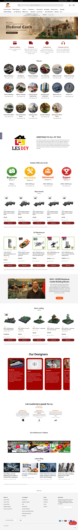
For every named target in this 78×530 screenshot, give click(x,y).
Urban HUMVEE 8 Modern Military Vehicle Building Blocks (52, 213)
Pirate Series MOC (9, 114)
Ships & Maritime (9, 76)
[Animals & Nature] (45, 108)
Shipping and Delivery (26, 513)
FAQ (23, 504)
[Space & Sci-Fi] (57, 88)
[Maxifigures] (21, 69)
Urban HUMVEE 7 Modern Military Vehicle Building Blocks (67, 213)
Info (61, 11)
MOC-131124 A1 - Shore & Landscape (23, 329)
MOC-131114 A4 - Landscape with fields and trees (68, 329)
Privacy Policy (6, 504)
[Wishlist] (71, 5)
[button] (73, 5)
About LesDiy (6, 499)
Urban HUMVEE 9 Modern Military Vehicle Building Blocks (38, 213)
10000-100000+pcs (66, 184)
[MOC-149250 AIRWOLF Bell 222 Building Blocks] (53, 243)
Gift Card (24, 515)
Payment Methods (26, 508)
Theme (24, 9)
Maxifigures (21, 76)
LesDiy (7, 525)
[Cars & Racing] (45, 69)
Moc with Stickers (49, 11)
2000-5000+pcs (30, 184)
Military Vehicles (20, 94)
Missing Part (24, 506)
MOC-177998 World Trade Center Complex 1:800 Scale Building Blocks (68, 254)
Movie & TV (69, 94)
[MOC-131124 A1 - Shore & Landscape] (24, 319)
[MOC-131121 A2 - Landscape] (39, 319)
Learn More (59, 298)
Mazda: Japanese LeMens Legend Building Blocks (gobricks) (24, 254)
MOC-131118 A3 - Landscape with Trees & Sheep (53, 329)
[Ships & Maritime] (9, 69)
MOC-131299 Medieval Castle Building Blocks (9, 329)
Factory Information (8, 508)
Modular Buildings (33, 76)
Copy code (52, 14)
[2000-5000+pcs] (30, 174)
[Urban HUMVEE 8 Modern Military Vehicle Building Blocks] (53, 202)
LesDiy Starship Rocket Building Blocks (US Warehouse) (10, 254)
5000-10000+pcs (48, 184)
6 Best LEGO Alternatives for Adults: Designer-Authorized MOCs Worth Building (48, 475)
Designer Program (26, 502)
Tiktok (45, 504)
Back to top (39, 490)
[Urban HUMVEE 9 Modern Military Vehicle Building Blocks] (39, 202)
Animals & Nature (45, 114)
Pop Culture (31, 9)
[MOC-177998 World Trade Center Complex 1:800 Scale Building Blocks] (68, 243)
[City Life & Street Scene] (21, 108)
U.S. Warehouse (17, 11)
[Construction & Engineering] (33, 88)
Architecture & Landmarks (45, 95)
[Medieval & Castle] (69, 69)
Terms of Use (6, 502)
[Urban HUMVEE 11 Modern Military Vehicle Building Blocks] (10, 202)
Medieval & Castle (69, 76)
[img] (39, 406)
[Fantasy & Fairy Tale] (33, 108)
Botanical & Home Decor (57, 115)
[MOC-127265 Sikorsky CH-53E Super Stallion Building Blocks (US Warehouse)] (39, 243)
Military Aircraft (57, 76)
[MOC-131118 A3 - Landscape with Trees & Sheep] (53, 319)
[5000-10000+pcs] (48, 174)
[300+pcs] (12, 174)
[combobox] (40, 5)
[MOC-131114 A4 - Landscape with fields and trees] (68, 319)
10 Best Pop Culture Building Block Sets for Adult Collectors (66, 475)
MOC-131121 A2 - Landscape (39, 328)
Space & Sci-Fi (57, 94)
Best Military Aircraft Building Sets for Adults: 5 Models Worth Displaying (11, 475)
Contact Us (24, 499)
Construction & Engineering (33, 95)
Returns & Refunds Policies (27, 511)
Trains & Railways (9, 94)
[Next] (67, 375)
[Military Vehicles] (21, 88)
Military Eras (25, 11)
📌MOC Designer (16, 9)
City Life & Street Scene (21, 115)
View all (39, 193)
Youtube (45, 506)
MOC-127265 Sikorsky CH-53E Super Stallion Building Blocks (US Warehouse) (39, 254)
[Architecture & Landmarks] (45, 88)
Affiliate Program (7, 506)
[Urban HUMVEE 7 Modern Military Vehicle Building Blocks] (68, 202)
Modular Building (7, 11)
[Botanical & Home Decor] (57, 108)
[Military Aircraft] (57, 69)
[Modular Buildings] (33, 69)
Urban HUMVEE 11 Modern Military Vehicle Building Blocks (9, 213)
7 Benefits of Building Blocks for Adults (29, 474)
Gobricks (57, 11)
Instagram (46, 499)
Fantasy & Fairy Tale (33, 115)
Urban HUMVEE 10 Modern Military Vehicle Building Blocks (24, 213)
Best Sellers (47, 9)
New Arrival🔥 (40, 9)
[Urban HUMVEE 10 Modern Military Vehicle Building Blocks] (24, 202)
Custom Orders (7, 9)
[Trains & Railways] (9, 88)
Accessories (39, 11)
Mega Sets (33, 11)
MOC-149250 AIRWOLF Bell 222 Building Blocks (53, 253)
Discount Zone (54, 9)
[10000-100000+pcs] (66, 174)
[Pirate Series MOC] (9, 108)
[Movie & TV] (69, 88)
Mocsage (62, 9)
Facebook (46, 502)
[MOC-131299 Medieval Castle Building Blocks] (10, 319)
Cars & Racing (45, 76)
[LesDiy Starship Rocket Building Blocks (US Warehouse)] (10, 243)
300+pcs (11, 184)
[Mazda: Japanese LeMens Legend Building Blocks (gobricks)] (24, 243)
